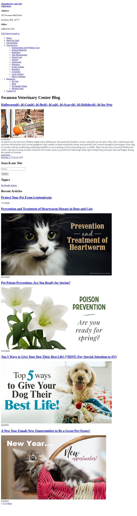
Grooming (16, 72)
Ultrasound (16, 62)
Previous (5, 157)
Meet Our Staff (12, 40)
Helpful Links (18, 88)
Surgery (15, 60)
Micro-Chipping (18, 76)
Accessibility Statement (56, 512)
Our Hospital (11, 43)
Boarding (16, 69)
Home (9, 38)
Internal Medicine (19, 50)
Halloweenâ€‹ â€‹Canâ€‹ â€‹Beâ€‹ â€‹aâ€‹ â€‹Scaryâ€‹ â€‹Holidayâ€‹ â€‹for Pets (56, 104)
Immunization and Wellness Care (26, 48)
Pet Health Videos (19, 86)
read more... (6, 155)
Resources (10, 79)
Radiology (16, 52)
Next (9, 503)
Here (25, 508)
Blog (14, 84)
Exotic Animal (18, 67)
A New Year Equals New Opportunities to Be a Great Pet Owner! (45, 430)
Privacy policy (38, 512)
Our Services (11, 45)
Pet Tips (15, 81)
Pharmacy (16, 64)
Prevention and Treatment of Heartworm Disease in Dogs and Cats (47, 208)
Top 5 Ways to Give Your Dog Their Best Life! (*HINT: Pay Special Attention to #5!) (59, 356)
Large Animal (17, 74)
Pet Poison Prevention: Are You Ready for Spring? (35, 282)
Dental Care (17, 57)
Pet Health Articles (9, 185)
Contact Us (11, 91)
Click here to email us (10, 33)
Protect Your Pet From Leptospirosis (26, 197)
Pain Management (19, 55)
